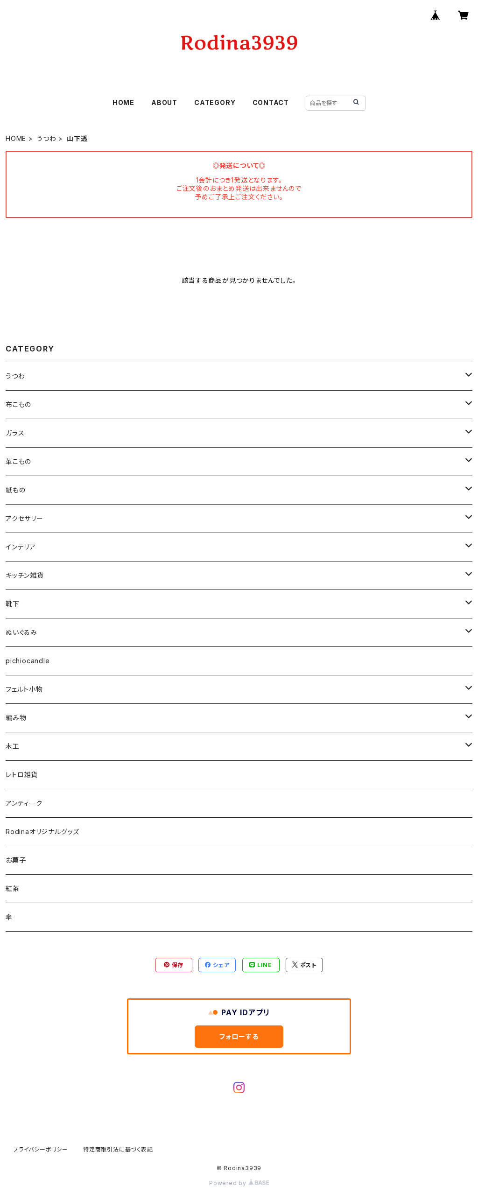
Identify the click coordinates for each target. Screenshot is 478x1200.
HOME (123, 102)
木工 (13, 746)
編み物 (16, 718)
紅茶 (13, 888)
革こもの (18, 461)
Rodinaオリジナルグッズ (42, 831)
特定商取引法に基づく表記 (118, 1149)
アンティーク (24, 803)
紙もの (15, 490)
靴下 (13, 604)
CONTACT (271, 102)
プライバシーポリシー (40, 1149)
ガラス (15, 433)
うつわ (46, 138)
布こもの (18, 404)
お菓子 (16, 860)
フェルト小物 (24, 689)
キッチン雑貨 (25, 575)
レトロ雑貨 (22, 775)
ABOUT (164, 102)
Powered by (228, 1182)
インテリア (21, 547)
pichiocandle (28, 661)
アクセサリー (24, 518)
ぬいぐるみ (21, 632)
